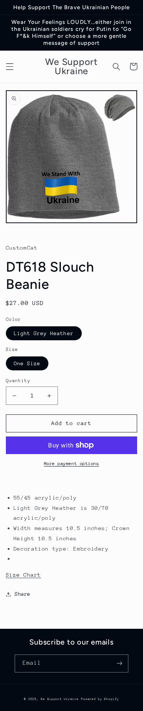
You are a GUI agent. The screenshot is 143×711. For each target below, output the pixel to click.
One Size (27, 363)
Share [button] (22, 594)
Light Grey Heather (44, 333)
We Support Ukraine (59, 699)
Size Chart (23, 575)
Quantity (18, 380)
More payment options (71, 463)
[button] (9, 66)
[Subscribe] (119, 663)
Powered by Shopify (100, 699)
